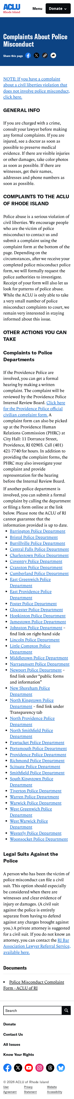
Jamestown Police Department (38, 621)
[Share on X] (36, 57)
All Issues (11, 1044)
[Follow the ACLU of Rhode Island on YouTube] (29, 1068)
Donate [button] (55, 8)
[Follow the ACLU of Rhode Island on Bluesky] (61, 1068)
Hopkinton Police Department (38, 615)
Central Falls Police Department (39, 549)
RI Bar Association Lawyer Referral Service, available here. (37, 946)
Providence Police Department (38, 754)
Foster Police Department (33, 603)
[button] (45, 56)
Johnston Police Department (36, 627)
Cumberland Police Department (39, 573)
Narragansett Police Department (39, 664)
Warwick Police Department (35, 802)
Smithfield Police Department (37, 772)
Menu (37, 8)
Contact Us (13, 1034)
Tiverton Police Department (35, 790)
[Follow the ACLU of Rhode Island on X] (18, 1068)
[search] (66, 1010)
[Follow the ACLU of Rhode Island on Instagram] (39, 1068)
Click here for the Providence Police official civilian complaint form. (34, 408)
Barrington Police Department (37, 531)
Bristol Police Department (34, 537)
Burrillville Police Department (37, 543)
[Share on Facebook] (28, 57)
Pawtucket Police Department (37, 742)
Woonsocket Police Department (39, 839)
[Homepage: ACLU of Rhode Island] (17, 8)
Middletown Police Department (39, 657)
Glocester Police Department (36, 609)
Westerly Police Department (35, 833)
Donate (9, 1024)
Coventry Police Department (36, 561)
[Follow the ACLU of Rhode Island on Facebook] (7, 1068)
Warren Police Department (34, 796)
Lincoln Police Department (35, 639)
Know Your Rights (18, 1054)
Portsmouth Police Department (38, 748)
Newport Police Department (36, 669)
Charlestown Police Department (39, 555)
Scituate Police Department (35, 766)
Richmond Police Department (37, 760)
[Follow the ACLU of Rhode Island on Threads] (50, 1068)
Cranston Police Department (36, 567)
